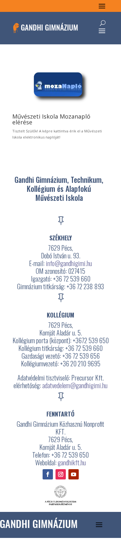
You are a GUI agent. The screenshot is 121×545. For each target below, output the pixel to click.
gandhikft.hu (72, 462)
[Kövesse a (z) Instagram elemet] (60, 474)
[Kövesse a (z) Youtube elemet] (73, 474)
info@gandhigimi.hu (69, 263)
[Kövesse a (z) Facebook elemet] (48, 474)
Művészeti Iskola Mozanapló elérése (51, 119)
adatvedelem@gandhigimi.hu (74, 385)
